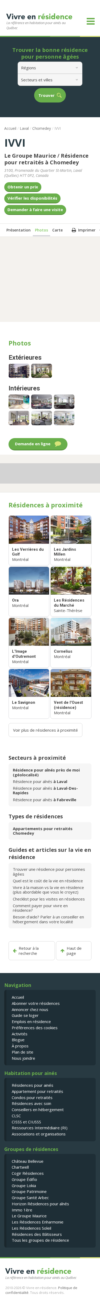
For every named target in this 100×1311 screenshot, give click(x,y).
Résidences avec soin (31, 1103)
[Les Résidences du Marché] (71, 591)
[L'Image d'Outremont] (29, 642)
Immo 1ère (22, 1210)
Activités (19, 1033)
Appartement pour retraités (37, 1091)
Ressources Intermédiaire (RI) (39, 1127)
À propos (20, 1045)
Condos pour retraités (32, 1097)
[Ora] (29, 591)
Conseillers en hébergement (38, 1109)
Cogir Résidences (28, 1173)
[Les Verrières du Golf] (29, 540)
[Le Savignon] (29, 694)
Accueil (10, 128)
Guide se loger (25, 1015)
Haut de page (74, 951)
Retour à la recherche (29, 951)
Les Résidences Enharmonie (37, 1222)
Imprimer (86, 230)
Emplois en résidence (31, 1021)
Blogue (18, 1039)
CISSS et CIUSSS (26, 1121)
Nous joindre (23, 1058)
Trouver (46, 95)
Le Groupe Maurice (29, 1215)
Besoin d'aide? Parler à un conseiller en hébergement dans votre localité (48, 919)
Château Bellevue (27, 1161)
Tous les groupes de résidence (40, 1240)
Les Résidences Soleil (31, 1228)
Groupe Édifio (24, 1179)
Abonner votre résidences (36, 1003)
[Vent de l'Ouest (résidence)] (71, 694)
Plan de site (22, 1052)
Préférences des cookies (35, 1027)
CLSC (16, 1115)
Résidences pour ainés (32, 1085)
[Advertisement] (50, 278)
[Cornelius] (71, 642)
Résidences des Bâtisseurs (37, 1234)
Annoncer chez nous (30, 1009)
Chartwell (20, 1167)
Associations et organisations (39, 1134)
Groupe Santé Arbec (30, 1197)
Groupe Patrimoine (29, 1191)
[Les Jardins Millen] (71, 540)
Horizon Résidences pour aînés (40, 1203)
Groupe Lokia (24, 1185)
